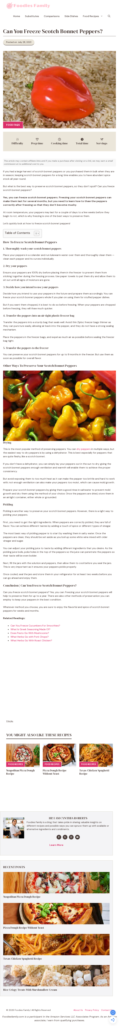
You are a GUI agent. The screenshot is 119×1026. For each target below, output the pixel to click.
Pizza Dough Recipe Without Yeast (54, 772)
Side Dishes (71, 16)
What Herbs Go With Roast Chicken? (31, 640)
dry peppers (84, 449)
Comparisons (52, 16)
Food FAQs (13, 124)
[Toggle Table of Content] (35, 233)
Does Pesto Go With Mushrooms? (30, 633)
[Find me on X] (65, 837)
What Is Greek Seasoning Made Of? (30, 629)
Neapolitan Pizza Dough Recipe (20, 772)
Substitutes (32, 16)
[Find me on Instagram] (71, 837)
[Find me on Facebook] (59, 837)
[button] (109, 16)
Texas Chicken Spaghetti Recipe (94, 772)
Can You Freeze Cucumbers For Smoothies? (35, 625)
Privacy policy (92, 1010)
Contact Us (107, 1010)
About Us (78, 1010)
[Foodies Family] (28, 5)
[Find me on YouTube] (77, 837)
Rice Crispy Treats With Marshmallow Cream (30, 990)
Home (16, 16)
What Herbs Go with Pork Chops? (30, 636)
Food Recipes (91, 16)
